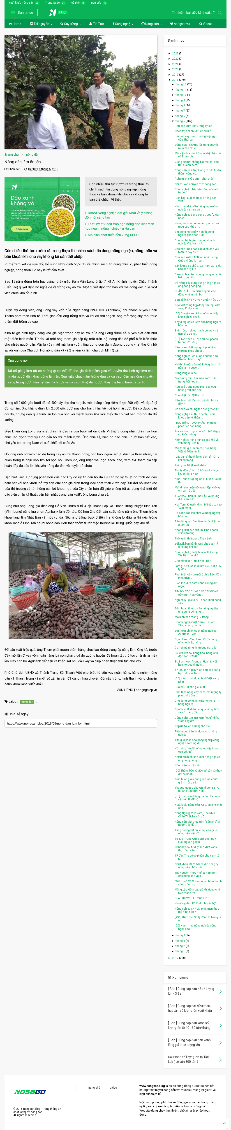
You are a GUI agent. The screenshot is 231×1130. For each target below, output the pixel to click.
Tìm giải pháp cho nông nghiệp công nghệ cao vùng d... (197, 741)
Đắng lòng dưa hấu (186, 373)
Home (16, 24)
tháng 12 (181, 84)
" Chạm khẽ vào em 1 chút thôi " (194, 178)
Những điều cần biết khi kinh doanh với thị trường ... (196, 531)
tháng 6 (181, 116)
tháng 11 (181, 89)
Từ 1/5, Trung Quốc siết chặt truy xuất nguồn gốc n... (195, 840)
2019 (175, 74)
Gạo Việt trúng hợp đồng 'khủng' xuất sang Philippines (197, 307)
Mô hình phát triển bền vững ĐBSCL (114, 235)
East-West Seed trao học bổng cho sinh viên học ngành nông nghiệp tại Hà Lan (119, 226)
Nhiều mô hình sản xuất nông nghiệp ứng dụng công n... (197, 758)
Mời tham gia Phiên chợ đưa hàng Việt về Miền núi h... (196, 450)
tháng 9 (181, 100)
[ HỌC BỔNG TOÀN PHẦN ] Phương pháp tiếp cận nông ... (196, 424)
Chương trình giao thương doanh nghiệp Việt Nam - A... (195, 242)
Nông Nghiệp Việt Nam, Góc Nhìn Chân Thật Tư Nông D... (195, 815)
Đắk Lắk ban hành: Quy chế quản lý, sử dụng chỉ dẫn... (196, 545)
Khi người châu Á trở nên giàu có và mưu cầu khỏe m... (197, 225)
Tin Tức (98, 24)
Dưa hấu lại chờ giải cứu (190, 687)
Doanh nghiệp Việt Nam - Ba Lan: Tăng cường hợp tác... (195, 624)
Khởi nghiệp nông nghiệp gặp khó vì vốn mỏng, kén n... (196, 441)
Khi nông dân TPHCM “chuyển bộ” (195, 903)
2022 (175, 58)
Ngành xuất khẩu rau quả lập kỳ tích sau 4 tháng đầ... (197, 711)
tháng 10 (181, 94)
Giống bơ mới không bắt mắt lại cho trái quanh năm (197, 163)
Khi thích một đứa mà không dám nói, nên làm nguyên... (198, 366)
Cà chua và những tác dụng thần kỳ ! (197, 409)
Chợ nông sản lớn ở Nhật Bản (193, 560)
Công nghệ (122, 24)
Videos (207, 24)
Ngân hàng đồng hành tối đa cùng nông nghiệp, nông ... (196, 641)
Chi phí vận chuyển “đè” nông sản (195, 184)
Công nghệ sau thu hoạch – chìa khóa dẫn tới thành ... (195, 416)
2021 (175, 64)
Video (113, 1087)
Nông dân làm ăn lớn (188, 765)
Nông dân (152, 24)
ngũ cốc (96, 2)
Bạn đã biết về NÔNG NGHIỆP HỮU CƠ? (198, 299)
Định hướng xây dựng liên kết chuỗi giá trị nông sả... (196, 781)
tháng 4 (181, 935)
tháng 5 (181, 121)
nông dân (32, 154)
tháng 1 (181, 951)
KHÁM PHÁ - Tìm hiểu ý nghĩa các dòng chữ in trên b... (195, 293)
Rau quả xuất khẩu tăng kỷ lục (193, 126)
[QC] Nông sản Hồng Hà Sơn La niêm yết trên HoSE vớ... (197, 798)
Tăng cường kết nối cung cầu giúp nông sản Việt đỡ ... (196, 832)
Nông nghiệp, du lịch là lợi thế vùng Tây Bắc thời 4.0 (196, 554)
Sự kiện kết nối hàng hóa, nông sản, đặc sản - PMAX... (197, 654)
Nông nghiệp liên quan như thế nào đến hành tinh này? (196, 357)
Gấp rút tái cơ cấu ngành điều (193, 726)
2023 (175, 53)
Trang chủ (12, 154)
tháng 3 (181, 940)
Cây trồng (70, 24)
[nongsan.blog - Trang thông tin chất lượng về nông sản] (61, 14)
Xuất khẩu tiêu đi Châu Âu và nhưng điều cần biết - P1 (197, 498)
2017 (175, 958)
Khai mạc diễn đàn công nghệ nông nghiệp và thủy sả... (197, 208)
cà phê (75, 2)
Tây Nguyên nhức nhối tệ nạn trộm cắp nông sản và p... (196, 874)
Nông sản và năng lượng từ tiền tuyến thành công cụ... (198, 172)
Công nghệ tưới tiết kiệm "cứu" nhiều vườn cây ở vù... (197, 719)
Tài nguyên (41, 24)
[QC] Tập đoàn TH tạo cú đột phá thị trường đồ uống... (197, 341)
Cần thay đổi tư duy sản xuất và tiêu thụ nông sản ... (197, 849)
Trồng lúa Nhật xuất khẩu (190, 465)
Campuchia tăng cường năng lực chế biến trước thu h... (198, 276)
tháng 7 (181, 110)
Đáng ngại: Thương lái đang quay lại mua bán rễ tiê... (197, 146)
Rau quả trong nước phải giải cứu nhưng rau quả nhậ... (195, 388)
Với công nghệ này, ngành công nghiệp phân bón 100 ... (194, 233)
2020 (175, 69)
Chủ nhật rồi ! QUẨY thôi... (191, 395)
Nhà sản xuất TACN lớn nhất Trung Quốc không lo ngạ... (196, 259)
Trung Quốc (52, 2)
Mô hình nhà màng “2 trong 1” (193, 617)
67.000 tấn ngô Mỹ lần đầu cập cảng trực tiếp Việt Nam (197, 671)
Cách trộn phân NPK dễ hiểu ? (193, 131)
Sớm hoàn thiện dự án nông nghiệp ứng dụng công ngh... (196, 610)
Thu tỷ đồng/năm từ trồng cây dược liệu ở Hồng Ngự (197, 472)
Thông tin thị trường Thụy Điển (193, 538)
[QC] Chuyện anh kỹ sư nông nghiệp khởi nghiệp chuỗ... (196, 315)
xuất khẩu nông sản (21, 2)
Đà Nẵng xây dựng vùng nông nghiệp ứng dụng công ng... (197, 284)
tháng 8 (181, 105)
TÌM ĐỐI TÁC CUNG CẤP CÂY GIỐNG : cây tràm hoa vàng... (197, 593)
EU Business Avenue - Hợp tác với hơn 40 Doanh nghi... (196, 663)
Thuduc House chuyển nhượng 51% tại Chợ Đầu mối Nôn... (197, 789)
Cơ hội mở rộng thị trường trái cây (195, 647)
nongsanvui (181, 24)
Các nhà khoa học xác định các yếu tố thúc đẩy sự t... (197, 250)
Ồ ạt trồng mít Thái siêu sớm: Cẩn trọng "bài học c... (196, 380)
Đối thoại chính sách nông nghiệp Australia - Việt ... (195, 632)
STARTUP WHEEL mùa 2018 (192, 898)
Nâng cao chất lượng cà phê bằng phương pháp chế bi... (196, 349)
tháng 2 (181, 946)
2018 (175, 79)
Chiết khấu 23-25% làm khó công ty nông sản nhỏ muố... (196, 866)
